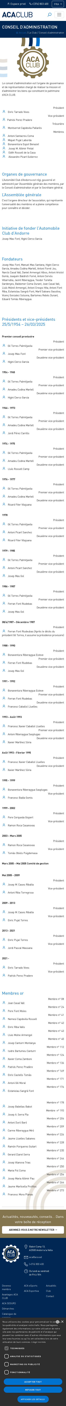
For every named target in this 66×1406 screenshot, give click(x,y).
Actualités (51, 1285)
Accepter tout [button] (33, 1382)
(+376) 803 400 (36, 1264)
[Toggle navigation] (59, 14)
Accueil (22, 32)
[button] (33, 1399)
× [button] (62, 1321)
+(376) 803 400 (40, 3)
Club (48, 1290)
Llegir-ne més (38, 1342)
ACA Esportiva (31, 1290)
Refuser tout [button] (33, 1389)
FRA (57, 4)
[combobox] (57, 1322)
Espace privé (18, 3)
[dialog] (33, 1362)
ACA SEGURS (9, 1303)
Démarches (8, 1308)
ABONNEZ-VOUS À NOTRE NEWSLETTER (32, 1229)
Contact (50, 1296)
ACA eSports (30, 1285)
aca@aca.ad (35, 1257)
